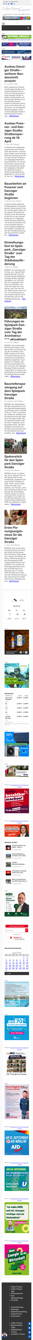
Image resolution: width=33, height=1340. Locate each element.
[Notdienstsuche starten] (26, 930)
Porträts (14, 1300)
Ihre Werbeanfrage (17, 1297)
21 (20, 965)
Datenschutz (16, 1314)
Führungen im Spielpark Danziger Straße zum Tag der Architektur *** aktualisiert (15, 330)
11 (10, 963)
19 (13, 965)
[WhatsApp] (14, 4)
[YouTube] (12, 4)
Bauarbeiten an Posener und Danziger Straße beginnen (15, 191)
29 (24, 968)
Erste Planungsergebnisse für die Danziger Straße (13, 535)
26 (13, 968)
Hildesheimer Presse (16, 1330)
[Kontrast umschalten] (29, 1332)
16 (27, 963)
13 (17, 963)
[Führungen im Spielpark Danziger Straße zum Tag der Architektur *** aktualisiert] (15, 313)
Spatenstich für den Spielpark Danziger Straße (14, 462)
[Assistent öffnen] (4, 1335)
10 (6, 963)
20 (17, 965)
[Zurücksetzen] (29, 1336)
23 (27, 965)
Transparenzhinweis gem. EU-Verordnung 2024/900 (19, 39)
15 (24, 963)
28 (20, 968)
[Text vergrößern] (29, 1323)
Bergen (16, 144)
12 (13, 963)
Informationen (17, 1293)
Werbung (15, 1309)
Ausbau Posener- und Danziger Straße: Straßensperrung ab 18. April (14, 132)
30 (27, 968)
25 (10, 968)
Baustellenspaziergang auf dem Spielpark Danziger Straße (15, 391)
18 (10, 965)
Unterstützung (17, 1307)
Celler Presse (16, 1287)
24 (6, 968)
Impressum (15, 1316)
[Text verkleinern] (29, 1328)
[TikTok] (9, 4)
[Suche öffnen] (28, 28)
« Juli (9, 973)
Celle (15, 84)
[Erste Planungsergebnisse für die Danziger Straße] (15, 517)
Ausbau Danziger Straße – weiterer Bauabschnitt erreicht (15, 74)
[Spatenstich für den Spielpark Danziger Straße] (15, 446)
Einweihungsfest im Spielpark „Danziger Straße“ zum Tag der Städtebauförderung (15, 253)
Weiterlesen (14, 116)
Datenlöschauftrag (19, 1311)
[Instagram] (6, 4)
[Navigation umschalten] (3, 23)
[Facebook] (3, 4)
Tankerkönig (10, 723)
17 (6, 965)
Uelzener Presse (18, 1334)
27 (17, 968)
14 (20, 963)
